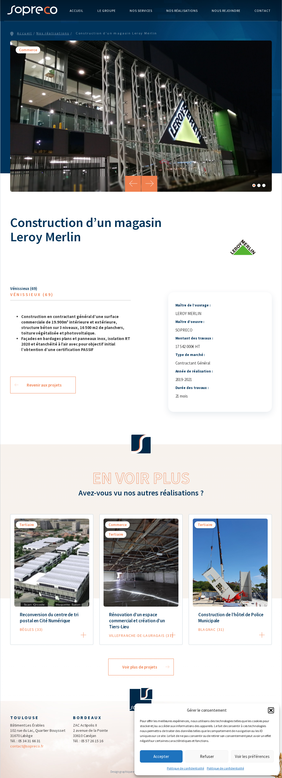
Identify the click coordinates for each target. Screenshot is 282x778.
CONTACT (262, 11)
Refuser (207, 756)
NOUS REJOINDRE (226, 11)
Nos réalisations (52, 33)
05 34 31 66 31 (29, 740)
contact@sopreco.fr (27, 746)
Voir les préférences (252, 756)
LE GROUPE (106, 11)
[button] (271, 710)
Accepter (161, 756)
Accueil (24, 33)
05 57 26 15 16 (92, 740)
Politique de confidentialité (185, 768)
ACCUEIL (77, 11)
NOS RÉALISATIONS (181, 11)
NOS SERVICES (141, 11)
